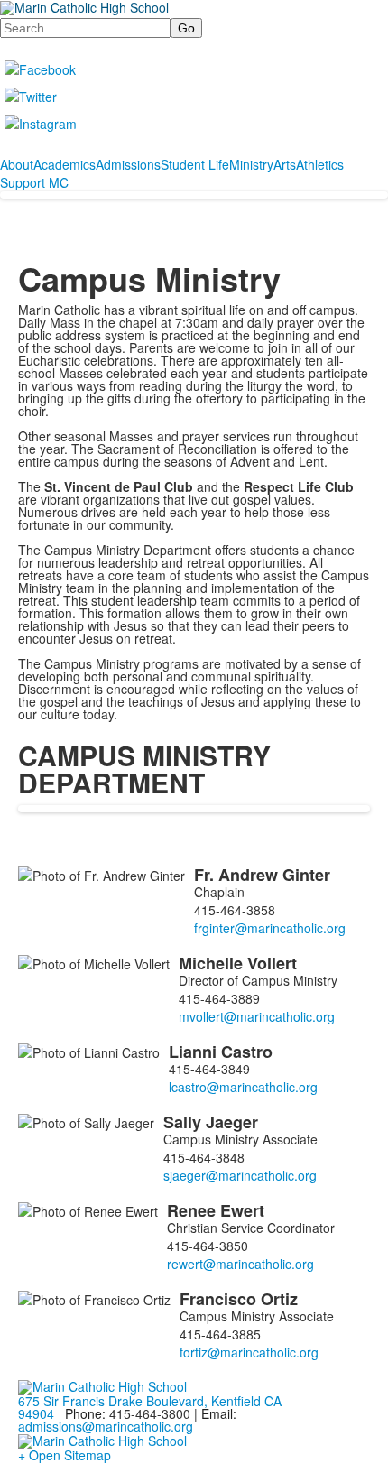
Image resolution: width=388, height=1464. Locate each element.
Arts (284, 164)
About (16, 164)
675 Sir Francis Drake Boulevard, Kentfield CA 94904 (150, 1407)
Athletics (320, 164)
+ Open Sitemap (64, 1455)
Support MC (34, 182)
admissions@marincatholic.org (105, 1426)
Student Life (195, 164)
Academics (64, 164)
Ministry (251, 164)
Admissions (128, 164)
